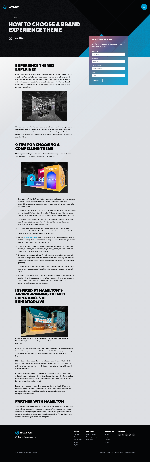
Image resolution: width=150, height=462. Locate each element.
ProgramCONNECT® (106, 452)
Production (89, 439)
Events (76, 437)
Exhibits (76, 434)
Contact (107, 442)
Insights (107, 437)
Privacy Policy (119, 452)
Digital (76, 445)
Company (109, 432)
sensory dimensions (30, 237)
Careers (107, 439)
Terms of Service (130, 452)
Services (90, 432)
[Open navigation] (144, 7)
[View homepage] (11, 7)
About (107, 434)
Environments (78, 439)
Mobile (76, 442)
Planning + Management (93, 437)
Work (76, 432)
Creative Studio (90, 434)
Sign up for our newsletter (27, 437)
